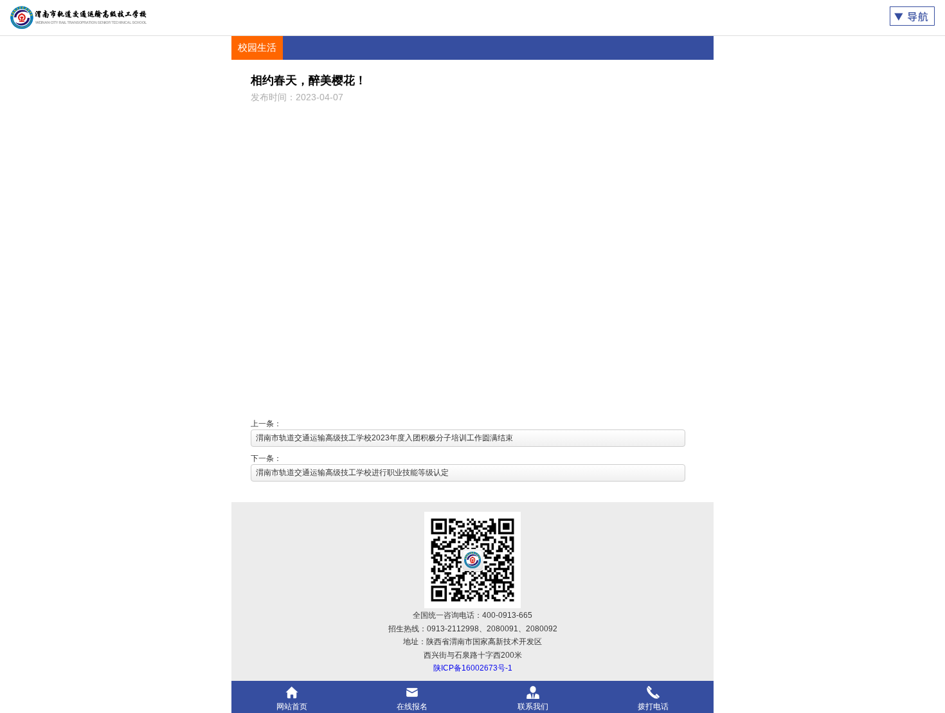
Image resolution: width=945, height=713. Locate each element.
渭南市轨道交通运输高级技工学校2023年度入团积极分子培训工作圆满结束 (384, 437)
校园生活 (257, 47)
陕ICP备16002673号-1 (472, 667)
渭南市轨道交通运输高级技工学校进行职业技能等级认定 (352, 472)
